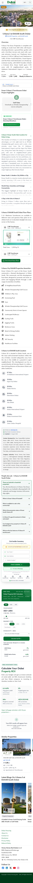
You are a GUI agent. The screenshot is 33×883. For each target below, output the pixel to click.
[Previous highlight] (2, 104)
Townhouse (7, 627)
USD (11, 604)
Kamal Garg (11, 810)
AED (6, 604)
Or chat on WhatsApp (18, 568)
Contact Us (5, 835)
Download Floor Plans (12, 260)
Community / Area (9, 630)
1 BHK (12, 624)
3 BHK (23, 624)
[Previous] (3, 802)
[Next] (29, 802)
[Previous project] (2, 755)
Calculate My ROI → (16, 638)
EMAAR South (24, 36)
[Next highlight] (30, 104)
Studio (6, 624)
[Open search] (30, 2)
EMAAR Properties (12, 36)
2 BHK (17, 624)
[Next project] (30, 755)
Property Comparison (8, 816)
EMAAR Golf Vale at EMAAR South (14, 757)
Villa (14, 627)
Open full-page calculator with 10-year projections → (14, 711)
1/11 (28, 23)
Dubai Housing (6, 830)
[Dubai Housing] (3, 84)
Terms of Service (15, 572)
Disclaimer (5, 838)
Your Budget (7, 608)
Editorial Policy (6, 843)
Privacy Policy (25, 571)
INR (16, 604)
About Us (5, 833)
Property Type (8, 621)
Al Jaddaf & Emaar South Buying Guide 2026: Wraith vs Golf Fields (14, 820)
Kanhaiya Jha (14, 429)
